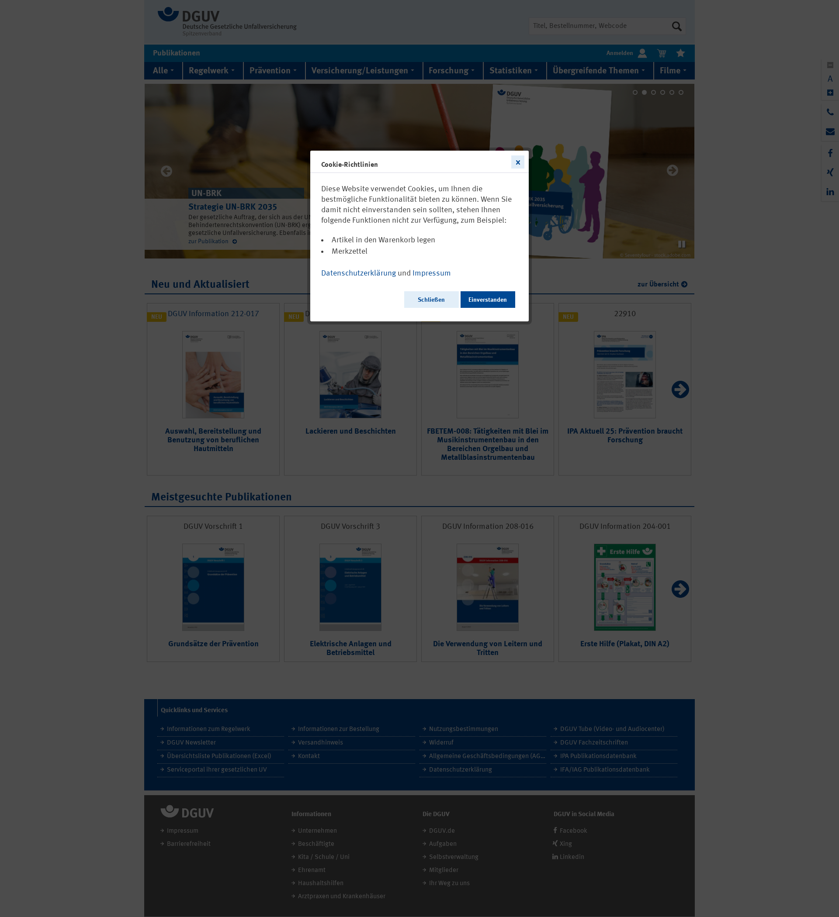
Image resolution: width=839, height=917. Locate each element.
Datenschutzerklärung (358, 273)
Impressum (432, 273)
